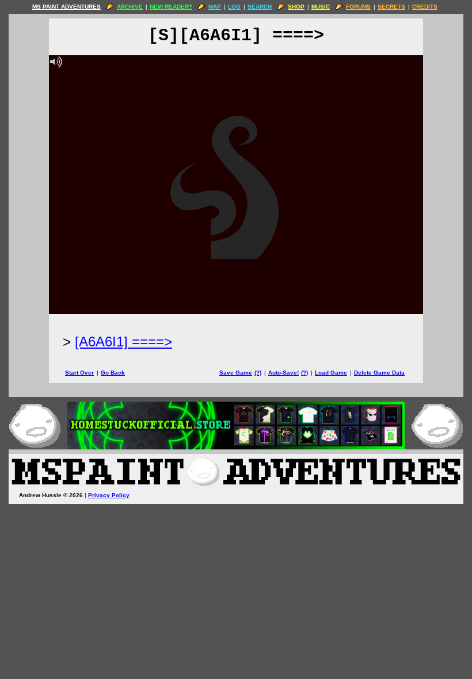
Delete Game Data (379, 372)
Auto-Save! (283, 372)
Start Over (79, 372)
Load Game (331, 372)
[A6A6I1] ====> (123, 341)
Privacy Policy (109, 495)
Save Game (235, 372)
